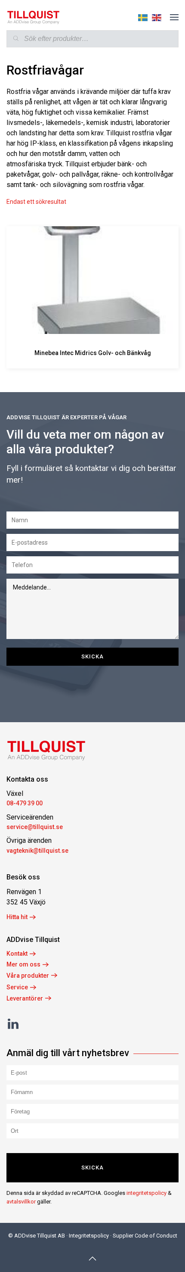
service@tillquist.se (34, 826)
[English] (154, 17)
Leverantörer (24, 998)
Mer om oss (23, 964)
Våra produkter (27, 975)
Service (17, 987)
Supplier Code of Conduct (145, 1235)
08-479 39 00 (24, 803)
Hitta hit (17, 916)
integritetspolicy (146, 1193)
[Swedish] (141, 17)
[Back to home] (33, 17)
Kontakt (17, 953)
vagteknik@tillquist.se (37, 850)
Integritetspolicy (89, 1235)
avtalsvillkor (21, 1201)
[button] (174, 17)
